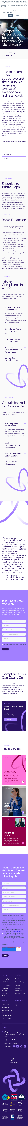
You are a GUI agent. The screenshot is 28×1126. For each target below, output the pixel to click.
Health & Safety (19, 982)
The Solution (6, 158)
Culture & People (6, 1015)
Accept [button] (10, 15)
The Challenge (7, 154)
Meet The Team (6, 1018)
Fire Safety (18, 985)
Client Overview (7, 151)
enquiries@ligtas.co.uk (10, 1043)
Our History (5, 1007)
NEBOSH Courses (7, 982)
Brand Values (5, 1004)
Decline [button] (17, 15)
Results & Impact (7, 162)
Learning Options (7, 978)
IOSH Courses (6, 985)
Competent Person (20, 993)
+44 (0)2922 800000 (9, 1040)
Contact (8, 719)
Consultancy (18, 978)
